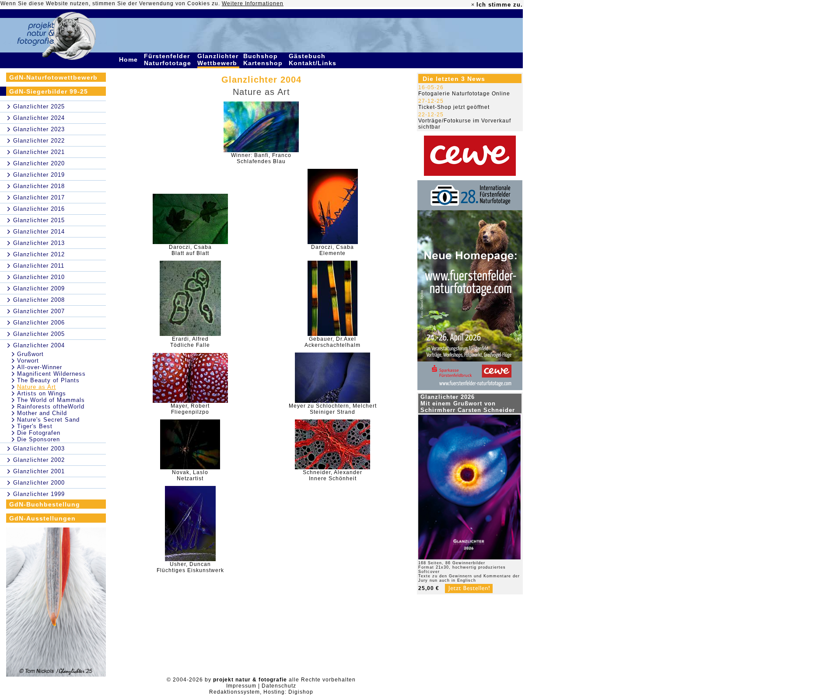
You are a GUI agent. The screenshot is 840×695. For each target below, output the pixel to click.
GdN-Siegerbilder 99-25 (48, 91)
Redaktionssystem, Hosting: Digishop (261, 692)
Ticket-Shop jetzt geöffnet (454, 107)
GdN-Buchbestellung (44, 504)
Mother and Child (42, 413)
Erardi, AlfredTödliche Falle (190, 342)
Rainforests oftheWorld (50, 406)
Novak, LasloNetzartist (190, 475)
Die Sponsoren (38, 439)
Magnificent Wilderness (51, 373)
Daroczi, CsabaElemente (332, 250)
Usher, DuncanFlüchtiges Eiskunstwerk (190, 567)
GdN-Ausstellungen (42, 518)
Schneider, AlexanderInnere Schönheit (332, 475)
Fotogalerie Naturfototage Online (464, 94)
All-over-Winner (39, 367)
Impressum (241, 686)
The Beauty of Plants (48, 380)
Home (129, 59)
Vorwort (28, 360)
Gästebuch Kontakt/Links (314, 59)
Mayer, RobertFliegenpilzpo (190, 409)
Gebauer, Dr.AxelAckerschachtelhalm (332, 342)
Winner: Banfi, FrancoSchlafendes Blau (261, 158)
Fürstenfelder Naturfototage (168, 59)
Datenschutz (279, 686)
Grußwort (30, 354)
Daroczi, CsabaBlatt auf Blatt (190, 250)
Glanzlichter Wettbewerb (218, 59)
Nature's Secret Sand (48, 419)
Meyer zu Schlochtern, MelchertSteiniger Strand (333, 409)
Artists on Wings (41, 393)
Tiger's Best (34, 426)
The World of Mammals (51, 400)
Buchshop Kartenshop (264, 59)
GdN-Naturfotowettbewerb (53, 77)
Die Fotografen (38, 433)
